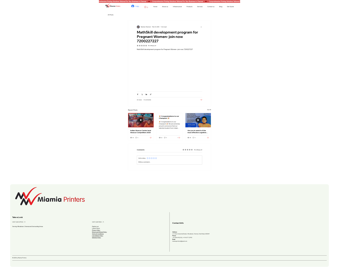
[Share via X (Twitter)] (142, 94)
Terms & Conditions (98, 234)
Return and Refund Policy (99, 232)
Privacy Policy (96, 230)
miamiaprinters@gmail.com (179, 241)
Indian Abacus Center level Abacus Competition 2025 (140, 131)
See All (209, 109)
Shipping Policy (96, 237)
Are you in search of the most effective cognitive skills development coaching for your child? (197, 131)
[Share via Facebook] (138, 94)
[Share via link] (150, 94)
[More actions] (201, 27)
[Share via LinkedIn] (146, 94)
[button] (146, 7)
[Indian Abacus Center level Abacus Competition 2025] (141, 120)
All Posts (110, 15)
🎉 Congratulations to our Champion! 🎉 (169, 117)
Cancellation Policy (97, 236)
